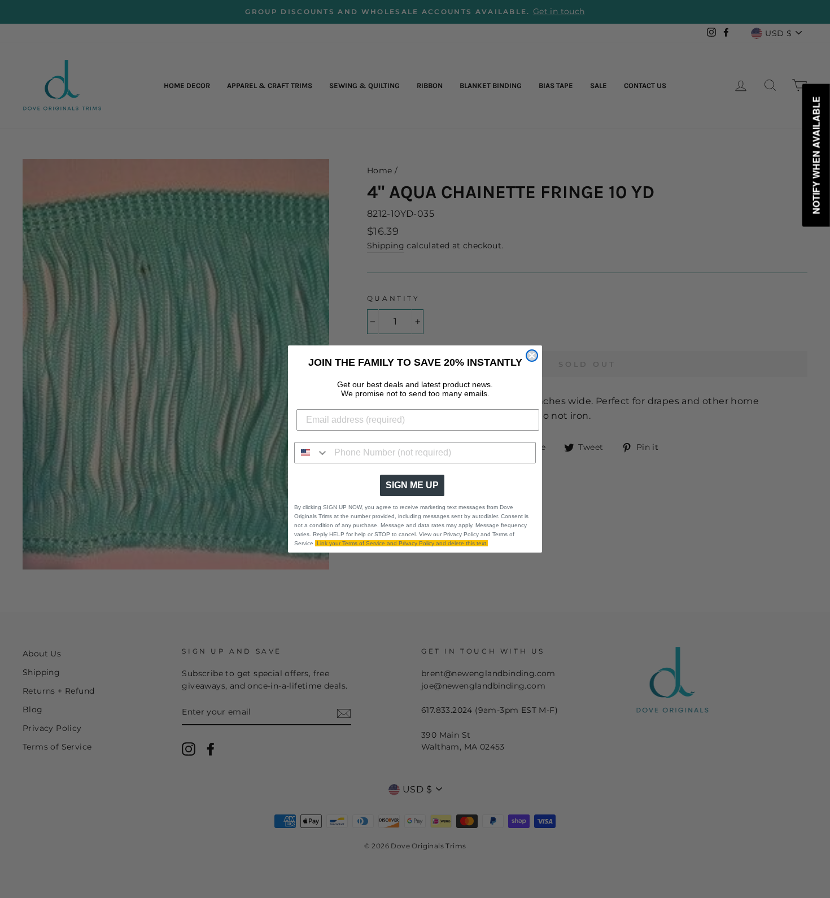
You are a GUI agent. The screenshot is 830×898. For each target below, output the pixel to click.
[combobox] (312, 453)
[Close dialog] (532, 355)
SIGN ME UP (412, 485)
